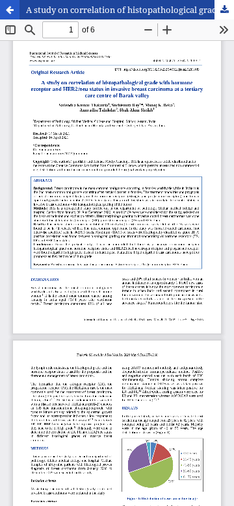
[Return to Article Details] (10, 9)
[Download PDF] (224, 9)
